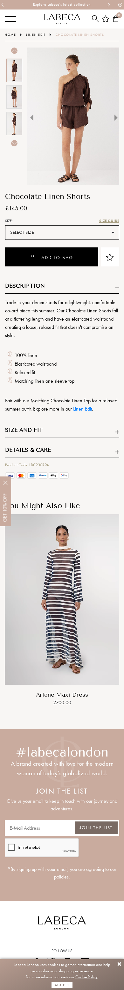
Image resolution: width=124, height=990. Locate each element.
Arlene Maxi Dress (62, 694)
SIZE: (9, 221)
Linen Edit (82, 409)
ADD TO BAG (57, 257)
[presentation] (2, 5)
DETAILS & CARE (28, 450)
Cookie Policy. (86, 976)
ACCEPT (62, 985)
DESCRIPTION (25, 286)
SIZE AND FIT (24, 430)
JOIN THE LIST (96, 827)
